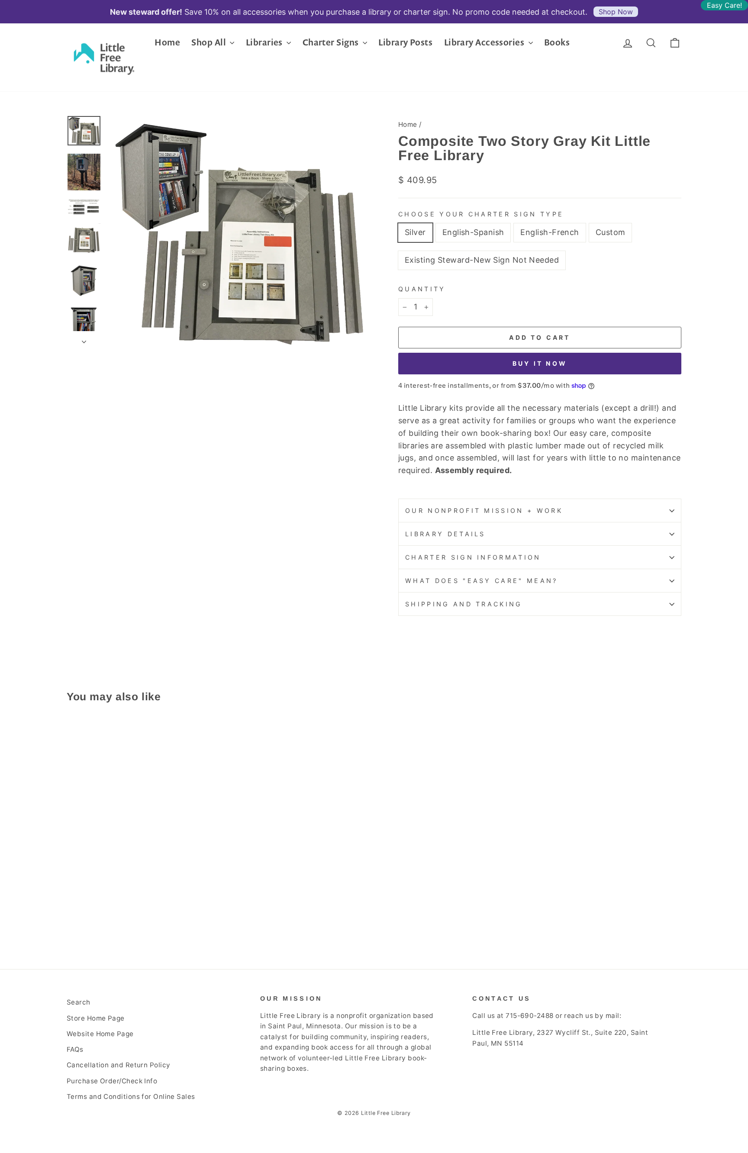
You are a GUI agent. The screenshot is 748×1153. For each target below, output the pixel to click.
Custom (610, 232)
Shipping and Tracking (463, 604)
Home (167, 42)
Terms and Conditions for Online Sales (131, 1096)
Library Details (445, 534)
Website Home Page (100, 1034)
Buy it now (540, 363)
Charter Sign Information (473, 557)
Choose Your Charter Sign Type (481, 214)
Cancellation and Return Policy (119, 1065)
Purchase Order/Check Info (112, 1081)
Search (78, 1002)
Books (557, 42)
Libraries (265, 42)
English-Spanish (473, 232)
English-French (549, 232)
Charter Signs (332, 42)
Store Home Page (96, 1018)
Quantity (422, 289)
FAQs (75, 1049)
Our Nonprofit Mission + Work (484, 510)
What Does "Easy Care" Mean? (481, 580)
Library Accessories (485, 42)
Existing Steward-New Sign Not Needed (482, 259)
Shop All (209, 42)
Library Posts (405, 42)
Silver (415, 232)
